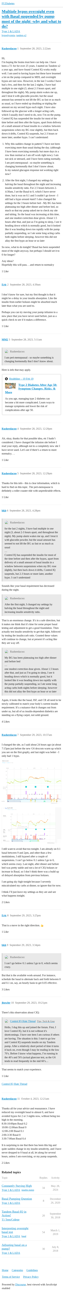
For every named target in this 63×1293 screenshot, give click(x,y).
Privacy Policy (31, 1276)
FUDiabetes (8, 3)
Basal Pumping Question (17, 1198)
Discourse (20, 1284)
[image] (31, 782)
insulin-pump (28, 1190)
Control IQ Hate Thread (23, 1021)
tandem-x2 (21, 35)
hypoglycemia (8, 35)
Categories (17, 1270)
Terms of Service (11, 1276)
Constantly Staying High (17, 1185)
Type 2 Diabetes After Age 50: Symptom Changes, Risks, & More (31, 388)
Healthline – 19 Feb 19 (21, 378)
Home (5, 1270)
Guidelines (32, 1270)
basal (24, 1236)
